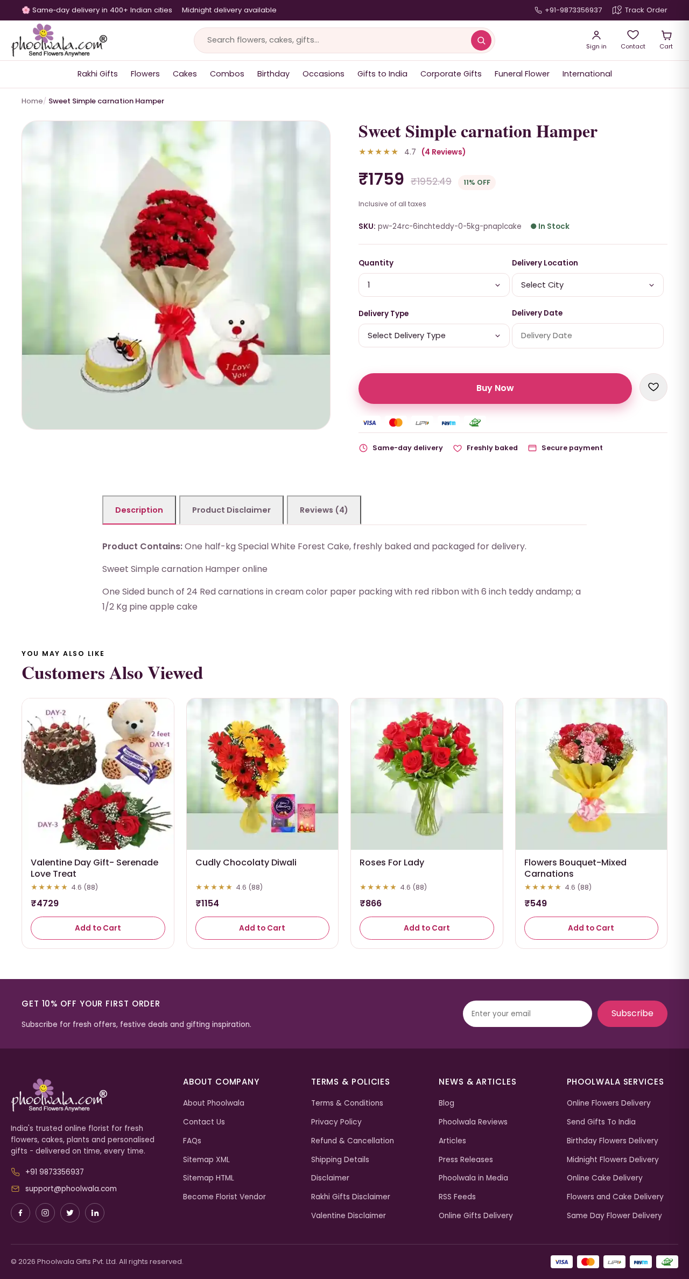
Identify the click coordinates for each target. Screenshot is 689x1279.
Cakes (185, 73)
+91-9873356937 (573, 10)
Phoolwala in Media (473, 1178)
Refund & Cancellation (352, 1141)
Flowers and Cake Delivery (615, 1197)
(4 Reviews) (443, 152)
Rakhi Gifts (98, 73)
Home (32, 101)
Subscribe (632, 1013)
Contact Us (204, 1122)
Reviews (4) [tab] (324, 510)
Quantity (375, 263)
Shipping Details (340, 1160)
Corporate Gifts (451, 73)
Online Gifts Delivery (476, 1216)
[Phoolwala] (89, 1095)
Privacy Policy (336, 1122)
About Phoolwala (213, 1103)
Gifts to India (382, 73)
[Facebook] (20, 1212)
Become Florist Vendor (224, 1197)
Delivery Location (545, 263)
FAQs (192, 1141)
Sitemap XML (206, 1160)
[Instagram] (45, 1212)
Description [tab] (139, 510)
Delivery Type (383, 314)
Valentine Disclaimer (348, 1216)
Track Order (646, 10)
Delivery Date (537, 313)
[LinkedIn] (94, 1212)
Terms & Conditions (347, 1103)
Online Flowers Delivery (609, 1103)
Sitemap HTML (208, 1178)
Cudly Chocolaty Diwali (246, 862)
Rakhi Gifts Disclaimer (350, 1197)
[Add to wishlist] (653, 387)
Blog (446, 1103)
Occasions (323, 73)
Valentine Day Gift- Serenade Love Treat (94, 868)
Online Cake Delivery (605, 1178)
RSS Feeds (457, 1197)
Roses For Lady (392, 862)
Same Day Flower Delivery (614, 1216)
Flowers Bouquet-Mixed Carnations (575, 868)
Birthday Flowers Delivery (612, 1141)
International (587, 73)
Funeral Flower (522, 73)
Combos (227, 73)
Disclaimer (330, 1178)
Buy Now (495, 388)
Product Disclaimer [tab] (231, 510)
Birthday (273, 73)
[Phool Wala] (59, 40)
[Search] (481, 40)
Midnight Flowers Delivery (613, 1160)
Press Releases (466, 1160)
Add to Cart (98, 928)
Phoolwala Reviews (473, 1122)
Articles (452, 1141)
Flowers (145, 73)
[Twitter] (70, 1212)
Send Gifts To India (601, 1122)
